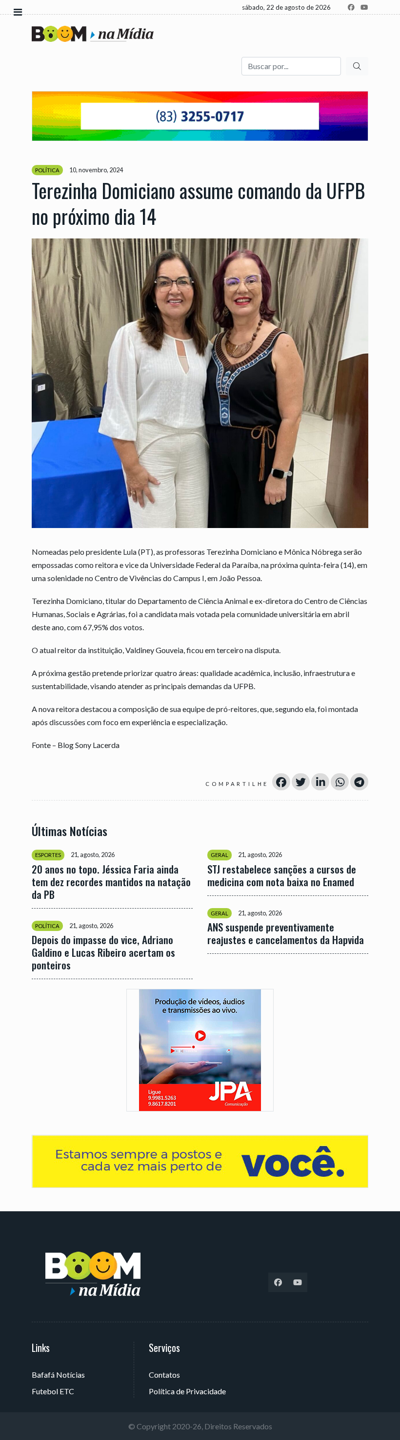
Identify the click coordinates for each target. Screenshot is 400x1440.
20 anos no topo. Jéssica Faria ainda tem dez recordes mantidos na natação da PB (111, 882)
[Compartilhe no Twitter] (301, 781)
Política (47, 170)
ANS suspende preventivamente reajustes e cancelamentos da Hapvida (285, 933)
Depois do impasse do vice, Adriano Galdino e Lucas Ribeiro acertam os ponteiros (103, 952)
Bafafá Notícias (58, 1374)
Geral (219, 855)
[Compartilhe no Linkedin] (320, 781)
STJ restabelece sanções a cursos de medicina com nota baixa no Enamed (281, 875)
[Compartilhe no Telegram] (359, 781)
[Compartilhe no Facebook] (281, 781)
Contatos (164, 1374)
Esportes (48, 855)
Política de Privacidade (187, 1391)
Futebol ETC (53, 1391)
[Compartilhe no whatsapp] (340, 781)
